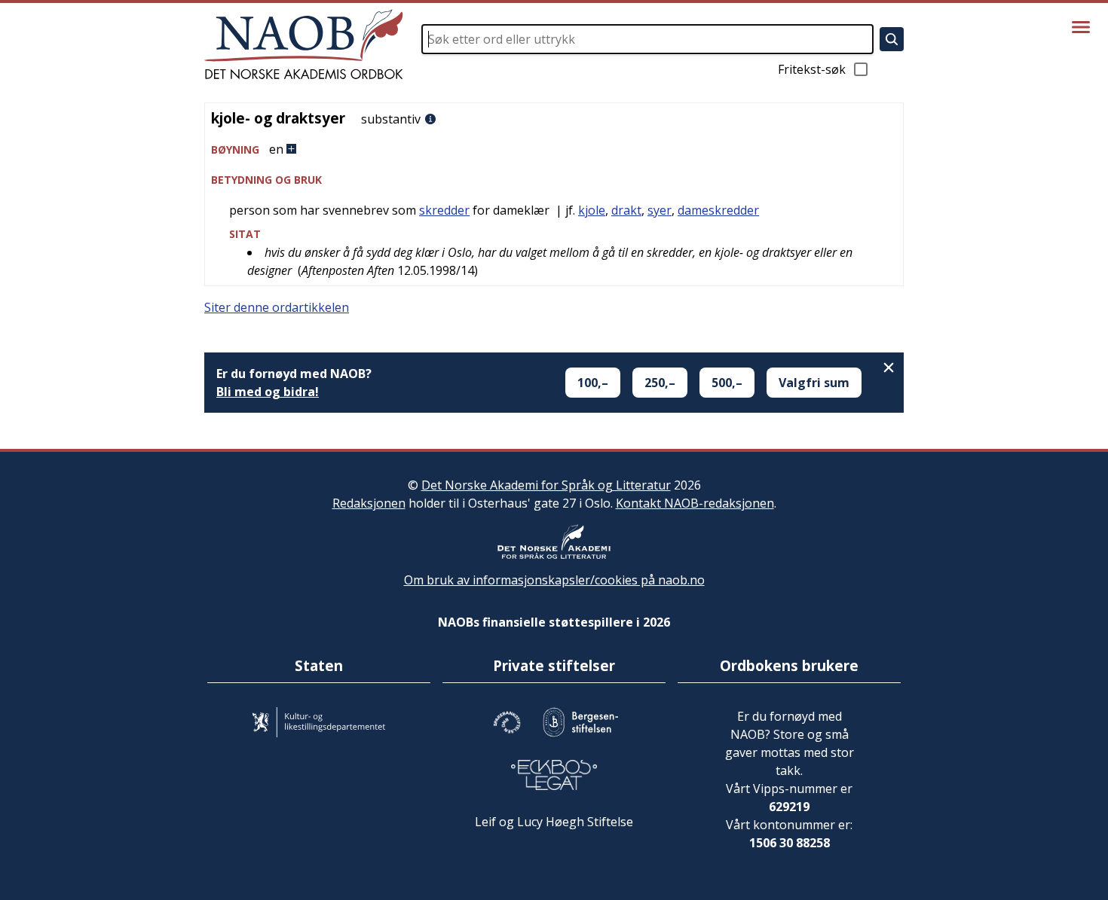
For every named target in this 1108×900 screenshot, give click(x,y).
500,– (727, 382)
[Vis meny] (1081, 27)
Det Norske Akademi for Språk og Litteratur (546, 485)
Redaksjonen (369, 503)
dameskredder (718, 210)
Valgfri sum (814, 382)
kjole (591, 210)
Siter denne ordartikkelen (276, 307)
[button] (554, 149)
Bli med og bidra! (267, 391)
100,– (592, 382)
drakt (626, 210)
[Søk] (892, 39)
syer (659, 210)
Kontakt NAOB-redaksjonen (695, 503)
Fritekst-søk (812, 69)
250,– (659, 382)
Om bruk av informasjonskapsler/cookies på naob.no (554, 580)
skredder (444, 210)
